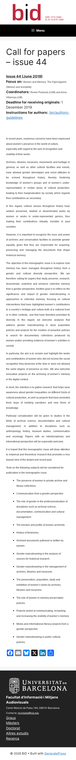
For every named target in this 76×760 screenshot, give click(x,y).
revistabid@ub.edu (28, 712)
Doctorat (13, 728)
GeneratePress (55, 753)
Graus (11, 718)
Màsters (12, 723)
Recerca (12, 739)
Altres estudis (17, 733)
